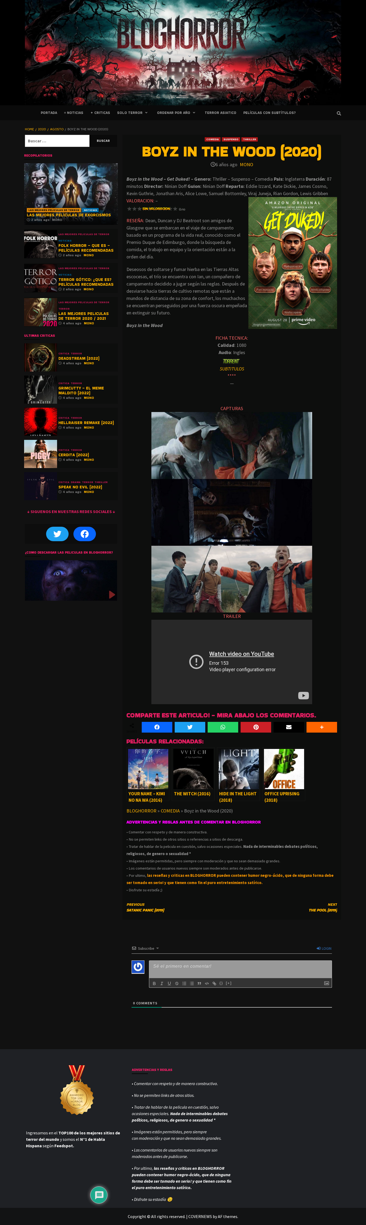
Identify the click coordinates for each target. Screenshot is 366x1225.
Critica (63, 353)
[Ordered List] (184, 983)
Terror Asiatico (220, 112)
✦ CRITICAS (100, 112)
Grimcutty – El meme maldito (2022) (81, 390)
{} (221, 983)
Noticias (90, 210)
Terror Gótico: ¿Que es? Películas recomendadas (86, 282)
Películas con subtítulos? (269, 112)
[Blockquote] (199, 983)
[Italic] (162, 983)
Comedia (212, 139)
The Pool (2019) (323, 907)
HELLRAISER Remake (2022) (86, 422)
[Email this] (289, 727)
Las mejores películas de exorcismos (69, 215)
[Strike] (177, 983)
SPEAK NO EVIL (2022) (80, 487)
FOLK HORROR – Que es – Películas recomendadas (86, 248)
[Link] (214, 983)
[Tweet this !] (190, 727)
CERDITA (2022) (73, 455)
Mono (246, 164)
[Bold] (154, 983)
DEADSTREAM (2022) (78, 358)
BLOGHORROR (141, 811)
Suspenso (230, 139)
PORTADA (49, 112)
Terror (64, 308)
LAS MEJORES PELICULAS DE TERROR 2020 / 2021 (83, 316)
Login (326, 948)
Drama (76, 482)
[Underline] (169, 983)
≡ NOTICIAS (73, 112)
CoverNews (200, 1216)
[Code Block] (207, 983)
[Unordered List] (192, 983)
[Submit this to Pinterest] (256, 727)
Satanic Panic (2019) (145, 907)
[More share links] (322, 727)
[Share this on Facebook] (157, 727)
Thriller (249, 139)
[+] (229, 983)
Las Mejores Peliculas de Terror (53, 210)
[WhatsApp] (223, 727)
